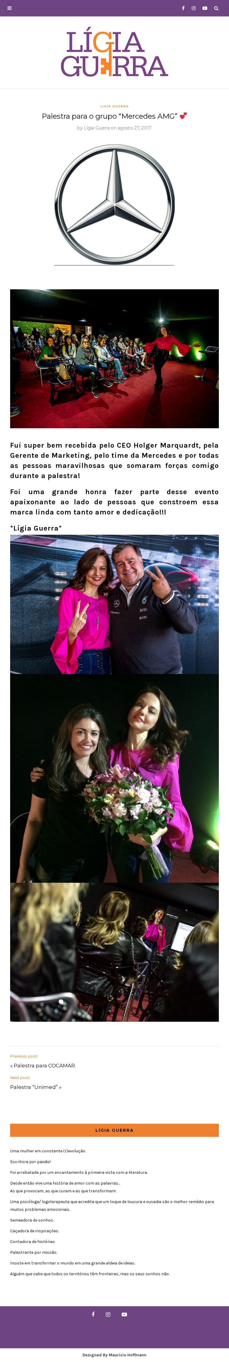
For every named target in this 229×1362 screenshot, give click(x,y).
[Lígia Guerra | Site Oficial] (114, 51)
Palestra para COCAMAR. (45, 1066)
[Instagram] (192, 8)
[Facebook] (181, 8)
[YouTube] (203, 8)
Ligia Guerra (114, 106)
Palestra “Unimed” (34, 1087)
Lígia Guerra (97, 128)
